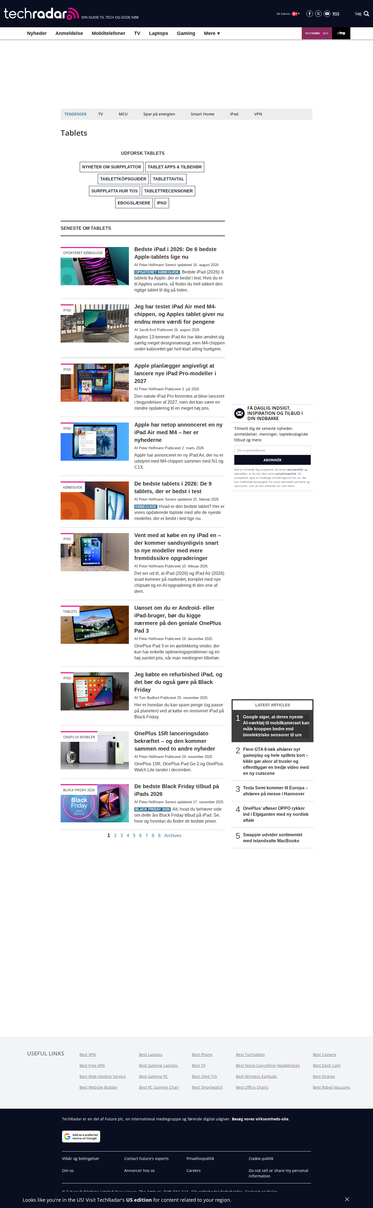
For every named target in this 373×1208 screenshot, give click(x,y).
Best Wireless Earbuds (256, 1076)
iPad (234, 114)
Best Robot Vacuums (331, 1087)
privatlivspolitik (286, 473)
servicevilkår (295, 469)
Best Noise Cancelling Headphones (268, 1065)
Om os (68, 1170)
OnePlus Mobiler (79, 736)
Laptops (158, 33)
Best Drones (324, 1076)
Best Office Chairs (252, 1087)
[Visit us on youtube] (327, 13)
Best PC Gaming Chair (159, 1087)
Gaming (186, 33)
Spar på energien (159, 114)
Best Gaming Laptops (158, 1065)
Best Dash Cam (327, 1065)
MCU (123, 114)
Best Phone (202, 1054)
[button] (362, 13)
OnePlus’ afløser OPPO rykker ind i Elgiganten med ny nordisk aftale (276, 814)
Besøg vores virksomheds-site (260, 1118)
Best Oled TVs (204, 1076)
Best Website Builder (98, 1087)
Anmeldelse (69, 33)
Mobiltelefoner (108, 33)
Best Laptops (150, 1054)
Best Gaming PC (153, 1076)
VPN (258, 114)
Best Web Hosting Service (102, 1076)
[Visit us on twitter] (318, 13)
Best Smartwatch (207, 1087)
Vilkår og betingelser (80, 1158)
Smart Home (202, 114)
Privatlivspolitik (200, 1158)
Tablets (70, 611)
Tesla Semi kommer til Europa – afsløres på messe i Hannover (275, 791)
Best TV (198, 1065)
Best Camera (324, 1054)
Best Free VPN (92, 1065)
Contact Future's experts (146, 1158)
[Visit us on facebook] (309, 13)
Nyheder (37, 33)
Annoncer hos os (139, 1170)
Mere (210, 33)
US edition (139, 1200)
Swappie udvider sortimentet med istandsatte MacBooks (272, 837)
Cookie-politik (261, 1158)
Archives (172, 836)
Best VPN (87, 1054)
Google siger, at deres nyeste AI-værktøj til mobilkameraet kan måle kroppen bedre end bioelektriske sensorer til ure (276, 726)
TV (137, 33)
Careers (194, 1170)
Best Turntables (250, 1054)
